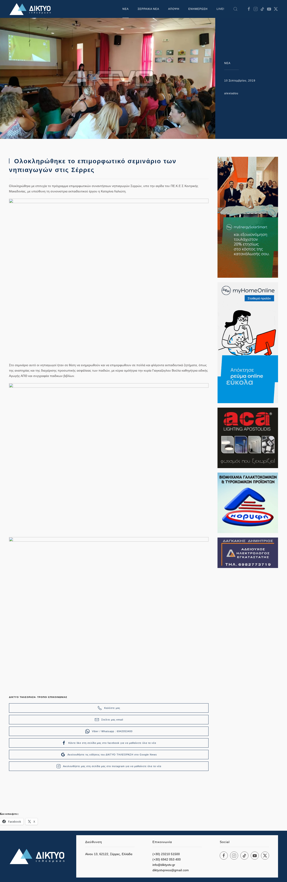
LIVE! (220, 9)
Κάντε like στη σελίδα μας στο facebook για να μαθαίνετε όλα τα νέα (112, 743)
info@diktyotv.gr (163, 865)
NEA (227, 63)
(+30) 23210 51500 (166, 854)
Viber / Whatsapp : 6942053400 (112, 731)
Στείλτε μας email (112, 719)
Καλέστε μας (112, 708)
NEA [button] (125, 9)
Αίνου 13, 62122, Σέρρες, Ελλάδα (108, 854)
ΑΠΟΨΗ (173, 9)
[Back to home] (31, 9)
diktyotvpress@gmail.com (170, 870)
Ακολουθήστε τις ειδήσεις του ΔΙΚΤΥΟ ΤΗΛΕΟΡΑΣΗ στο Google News (112, 754)
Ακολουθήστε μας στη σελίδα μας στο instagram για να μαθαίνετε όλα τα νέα (112, 766)
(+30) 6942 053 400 (166, 859)
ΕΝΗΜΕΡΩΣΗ (198, 9)
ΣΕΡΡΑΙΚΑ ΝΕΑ (148, 9)
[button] (235, 9)
